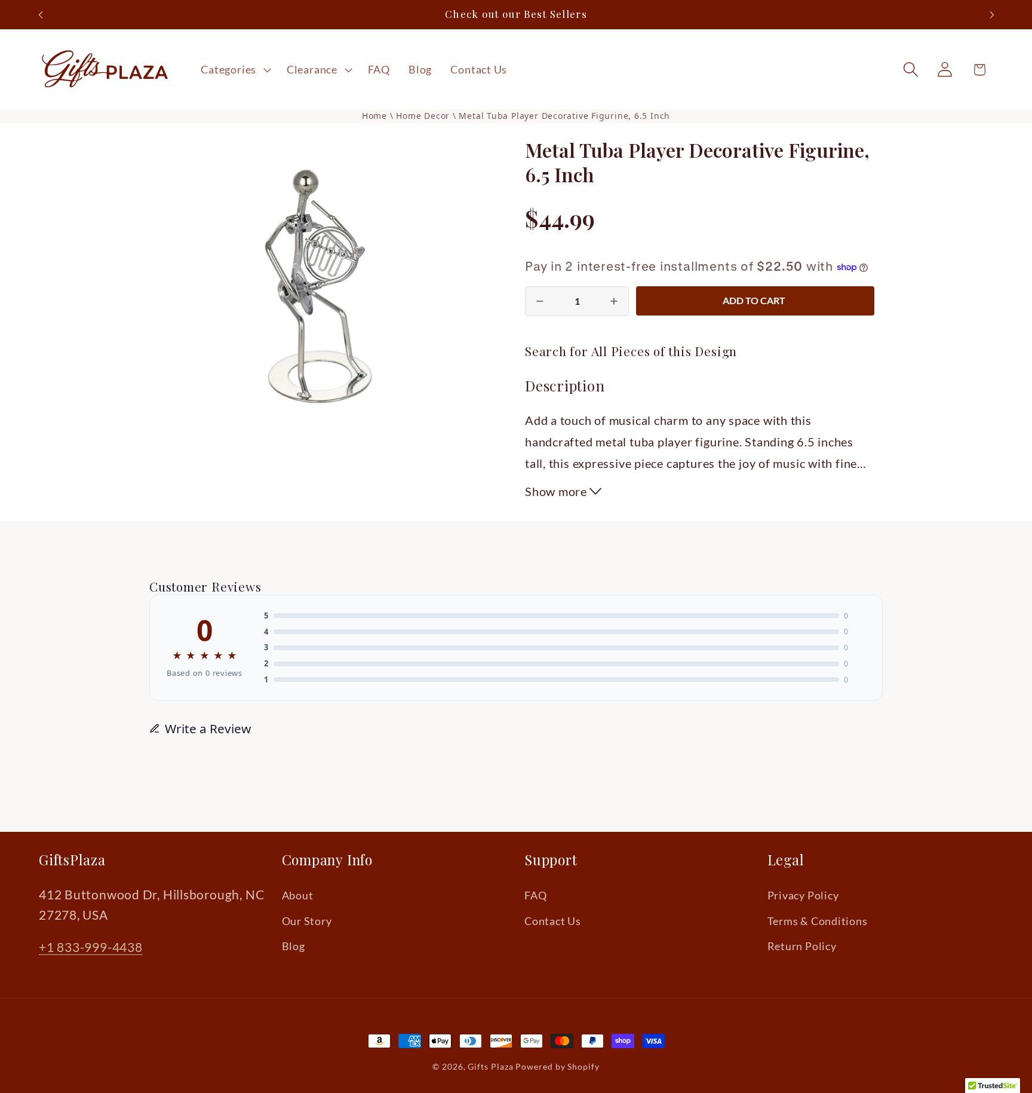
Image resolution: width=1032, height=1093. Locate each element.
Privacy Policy (803, 895)
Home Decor (424, 115)
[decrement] (540, 301)
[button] (235, 69)
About (298, 895)
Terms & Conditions (817, 920)
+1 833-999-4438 (91, 946)
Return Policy (802, 946)
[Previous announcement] (40, 14)
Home (374, 115)
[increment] (614, 301)
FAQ (535, 895)
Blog (293, 946)
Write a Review (208, 728)
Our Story (307, 920)
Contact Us (552, 920)
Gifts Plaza (490, 1066)
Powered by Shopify (557, 1066)
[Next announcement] (992, 14)
